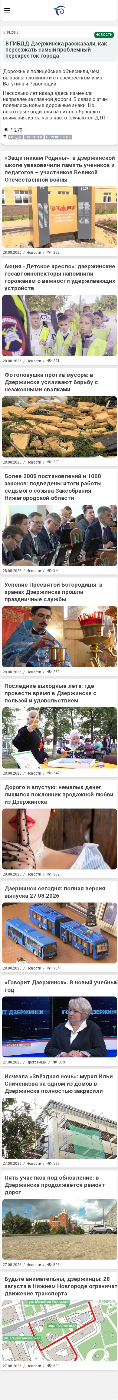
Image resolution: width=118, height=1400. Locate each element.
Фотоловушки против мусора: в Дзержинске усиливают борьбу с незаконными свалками (51, 382)
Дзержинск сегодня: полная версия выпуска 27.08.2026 (55, 892)
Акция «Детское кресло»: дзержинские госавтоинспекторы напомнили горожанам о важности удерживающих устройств (60, 277)
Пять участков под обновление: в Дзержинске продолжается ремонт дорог (55, 1185)
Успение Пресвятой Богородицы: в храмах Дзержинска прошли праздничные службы (54, 592)
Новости (104, 35)
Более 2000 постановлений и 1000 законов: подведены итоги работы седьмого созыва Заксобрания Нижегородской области (53, 487)
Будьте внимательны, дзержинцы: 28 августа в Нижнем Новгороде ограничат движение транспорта (61, 1286)
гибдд (15, 137)
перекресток (58, 137)
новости (34, 137)
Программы (37, 1062)
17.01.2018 (10, 32)
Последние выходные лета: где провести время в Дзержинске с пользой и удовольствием (51, 693)
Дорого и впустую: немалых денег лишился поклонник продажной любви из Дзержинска (59, 794)
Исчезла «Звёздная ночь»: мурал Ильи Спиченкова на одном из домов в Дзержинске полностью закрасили (59, 1083)
